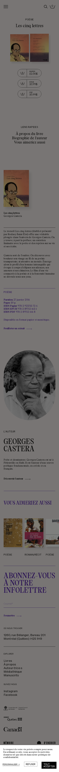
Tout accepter (49, 765)
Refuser (30, 764)
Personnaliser (11, 764)
